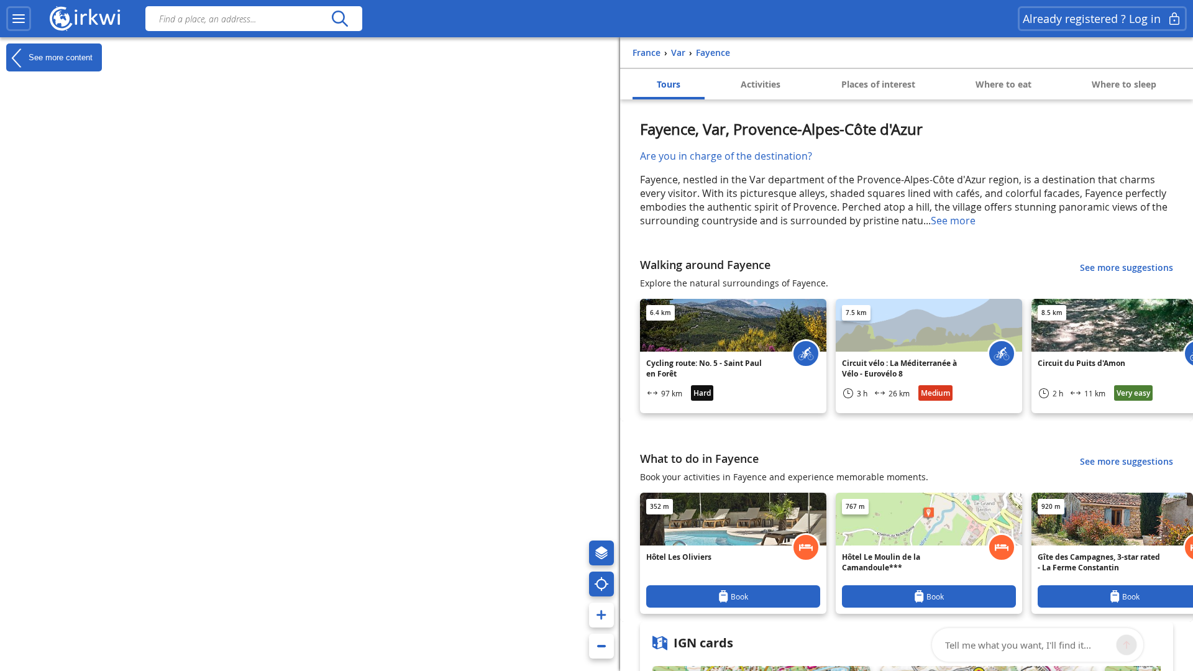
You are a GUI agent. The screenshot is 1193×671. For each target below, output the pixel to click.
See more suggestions (1126, 267)
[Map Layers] (601, 553)
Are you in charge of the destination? (726, 156)
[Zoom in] (601, 615)
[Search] (339, 19)
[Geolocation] (601, 584)
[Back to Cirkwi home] (85, 18)
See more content (59, 57)
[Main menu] (18, 18)
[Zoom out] (601, 646)
